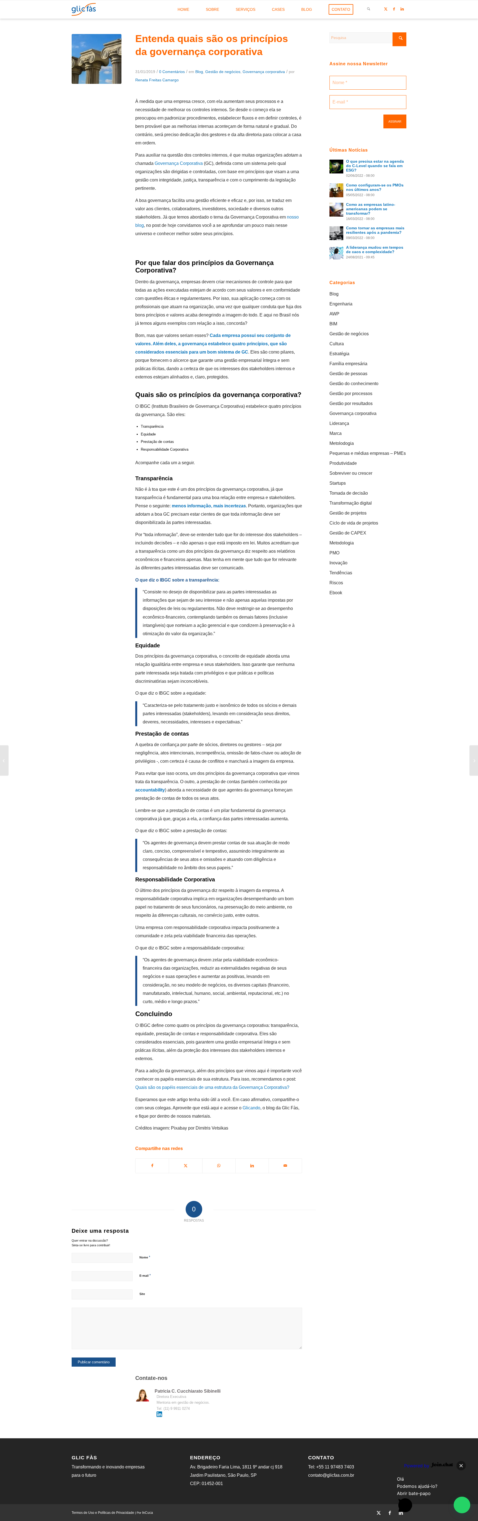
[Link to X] (385, 9)
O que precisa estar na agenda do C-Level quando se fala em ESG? (375, 165)
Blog (199, 71)
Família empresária (348, 363)
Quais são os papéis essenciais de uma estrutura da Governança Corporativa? (212, 1087)
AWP (334, 314)
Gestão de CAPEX (347, 533)
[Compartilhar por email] (285, 1166)
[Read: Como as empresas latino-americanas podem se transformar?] (336, 210)
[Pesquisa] (369, 9)
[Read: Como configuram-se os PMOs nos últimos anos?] (336, 190)
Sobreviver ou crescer (350, 473)
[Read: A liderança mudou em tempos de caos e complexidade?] (336, 252)
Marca (335, 433)
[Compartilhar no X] (185, 1166)
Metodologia (341, 543)
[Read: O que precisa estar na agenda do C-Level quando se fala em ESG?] (336, 166)
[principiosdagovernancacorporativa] (96, 59)
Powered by (417, 1465)
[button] (462, 1505)
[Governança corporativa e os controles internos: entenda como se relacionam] (473, 760)
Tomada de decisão (348, 493)
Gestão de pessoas (348, 373)
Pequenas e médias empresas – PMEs (367, 453)
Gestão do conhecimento (353, 383)
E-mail (145, 1275)
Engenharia (340, 304)
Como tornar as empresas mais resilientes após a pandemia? (375, 230)
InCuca (147, 1513)
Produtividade (343, 463)
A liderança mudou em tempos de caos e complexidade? (374, 249)
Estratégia (339, 353)
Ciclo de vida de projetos (353, 523)
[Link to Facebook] (394, 9)
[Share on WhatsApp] (218, 1166)
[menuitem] (183, 9)
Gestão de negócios (222, 71)
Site (142, 1294)
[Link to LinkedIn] (402, 9)
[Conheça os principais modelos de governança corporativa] (4, 760)
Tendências (340, 572)
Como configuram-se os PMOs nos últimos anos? (375, 187)
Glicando (251, 1107)
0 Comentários (172, 71)
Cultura (336, 343)
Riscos (336, 582)
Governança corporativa (264, 71)
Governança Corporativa (179, 163)
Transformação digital (350, 503)
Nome (144, 1257)
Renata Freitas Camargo (157, 80)
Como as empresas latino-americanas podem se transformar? (370, 209)
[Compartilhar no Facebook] (152, 1166)
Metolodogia (341, 443)
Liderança (339, 423)
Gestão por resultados (351, 403)
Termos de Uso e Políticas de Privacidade (103, 1513)
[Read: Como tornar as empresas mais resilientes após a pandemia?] (336, 233)
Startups (337, 483)
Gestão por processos (350, 393)
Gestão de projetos (348, 513)
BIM (333, 323)
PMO (334, 553)
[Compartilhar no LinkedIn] (252, 1166)
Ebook (335, 592)
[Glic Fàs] (84, 9)
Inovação (338, 562)
